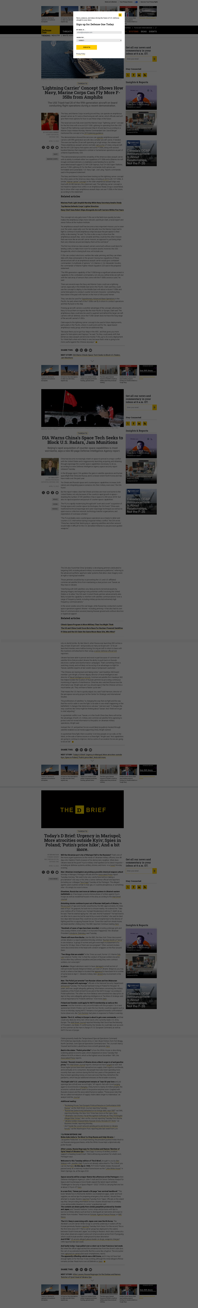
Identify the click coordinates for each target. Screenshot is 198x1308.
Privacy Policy (80, 54)
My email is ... (81, 29)
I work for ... (80, 37)
